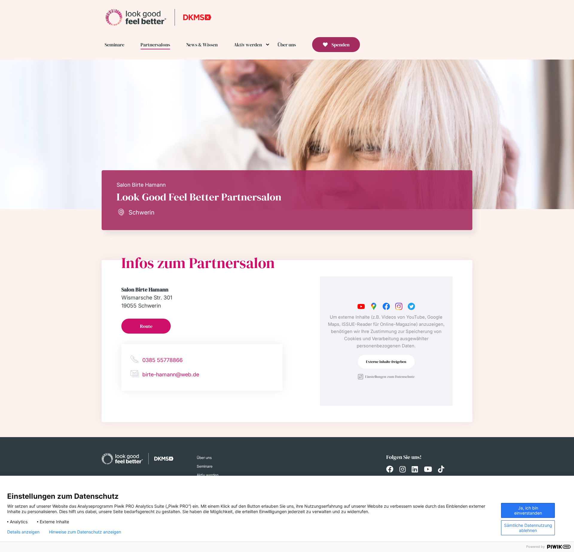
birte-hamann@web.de (170, 374)
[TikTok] (441, 470)
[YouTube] (428, 470)
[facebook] (389, 470)
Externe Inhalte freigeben (386, 361)
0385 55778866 (162, 360)
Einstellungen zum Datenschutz (390, 376)
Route (146, 326)
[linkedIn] (415, 470)
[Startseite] (158, 17)
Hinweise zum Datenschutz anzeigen (85, 532)
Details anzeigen (23, 532)
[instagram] (402, 470)
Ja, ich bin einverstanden (528, 510)
